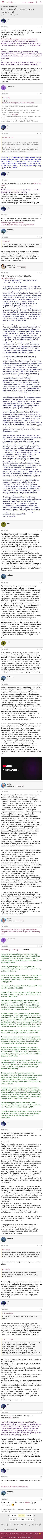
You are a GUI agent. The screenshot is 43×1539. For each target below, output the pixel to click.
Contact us (4, 1533)
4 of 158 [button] (21, 1515)
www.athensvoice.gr (8, 278)
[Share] (37, 27)
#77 (41, 1309)
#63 (41, 133)
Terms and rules (14, 1533)
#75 (41, 1130)
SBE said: (5, 98)
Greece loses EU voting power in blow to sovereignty (19, 39)
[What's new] (37, 2)
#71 (41, 684)
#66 (41, 237)
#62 (41, 94)
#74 (41, 946)
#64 (41, 180)
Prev (14, 1515)
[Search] (41, 2)
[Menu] (2, 2)
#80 (41, 1499)
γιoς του (15, 115)
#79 (41, 1477)
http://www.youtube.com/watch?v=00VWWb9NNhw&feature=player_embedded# (18, 224)
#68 (41, 530)
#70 (41, 649)
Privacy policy (24, 1533)
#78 (41, 1412)
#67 (41, 272)
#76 (41, 1245)
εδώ (10, 1418)
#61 (41, 27)
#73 (41, 926)
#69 (41, 582)
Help (31, 1533)
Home (36, 1533)
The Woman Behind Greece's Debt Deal (14, 1487)
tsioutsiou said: (6, 137)
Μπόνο (27, 1502)
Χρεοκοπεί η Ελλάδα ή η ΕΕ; (10, 950)
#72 (41, 791)
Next (28, 1515)
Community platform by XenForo (17, 1537)
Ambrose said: (6, 1313)
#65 (41, 215)
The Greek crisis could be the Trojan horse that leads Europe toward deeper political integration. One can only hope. (20, 931)
